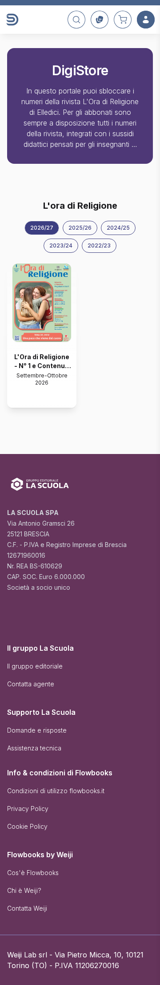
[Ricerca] (76, 19)
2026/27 (41, 227)
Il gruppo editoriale (35, 666)
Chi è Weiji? (24, 890)
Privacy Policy (27, 808)
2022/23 (99, 245)
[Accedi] (146, 19)
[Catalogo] (99, 19)
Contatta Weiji (27, 908)
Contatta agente (30, 684)
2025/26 (80, 227)
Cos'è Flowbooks (33, 872)
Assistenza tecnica (34, 748)
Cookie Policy (27, 826)
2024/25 (118, 227)
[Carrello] (123, 19)
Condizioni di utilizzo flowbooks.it (55, 790)
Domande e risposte (37, 730)
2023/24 (60, 245)
